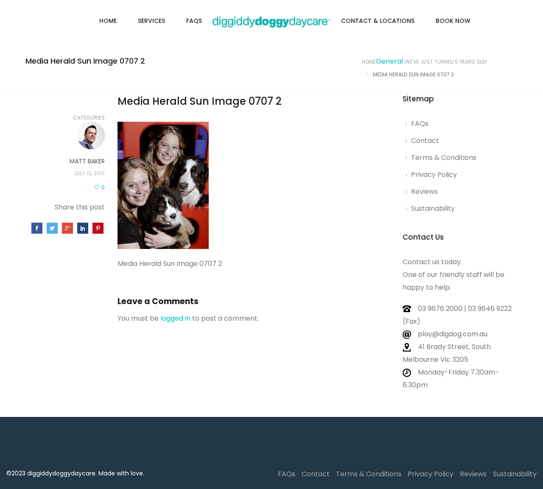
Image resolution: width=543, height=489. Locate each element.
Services (151, 21)
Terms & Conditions (443, 157)
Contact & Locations (377, 21)
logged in (175, 318)
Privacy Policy (434, 174)
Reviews (424, 191)
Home (108, 21)
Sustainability (433, 208)
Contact (425, 140)
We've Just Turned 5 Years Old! (446, 61)
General (389, 61)
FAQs (194, 21)
